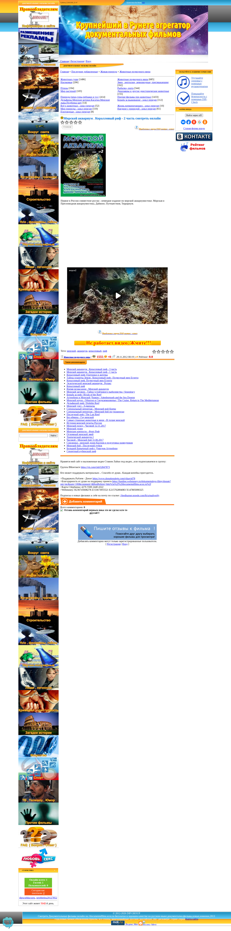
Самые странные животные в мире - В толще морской (96, 420)
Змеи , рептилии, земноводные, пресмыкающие (143, 82)
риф (105, 351)
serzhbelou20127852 (46, 897)
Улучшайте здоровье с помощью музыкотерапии (199, 82)
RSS (143, 2)
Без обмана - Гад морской (80, 417)
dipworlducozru (27, 897)
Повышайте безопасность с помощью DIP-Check (199, 97)
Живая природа (108, 71)
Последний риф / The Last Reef (83, 414)
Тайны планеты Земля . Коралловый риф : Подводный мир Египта (102, 377)
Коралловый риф (76, 386)
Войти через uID (194, 115)
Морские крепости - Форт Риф (83, 431)
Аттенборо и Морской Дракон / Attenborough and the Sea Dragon (101, 397)
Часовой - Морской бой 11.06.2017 (85, 440)
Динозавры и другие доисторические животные (143, 91)
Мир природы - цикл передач (76, 108)
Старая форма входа (194, 128)
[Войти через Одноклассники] (205, 122)
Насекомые (66, 82)
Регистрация (77, 61)
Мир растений (68, 91)
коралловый (95, 351)
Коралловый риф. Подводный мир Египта (89, 380)
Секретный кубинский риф (81, 451)
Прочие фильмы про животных (134, 97)
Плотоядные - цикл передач (75, 111)
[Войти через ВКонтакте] (183, 122)
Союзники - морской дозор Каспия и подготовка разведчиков (100, 442)
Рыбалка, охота (125, 88)
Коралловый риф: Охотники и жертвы (87, 375)
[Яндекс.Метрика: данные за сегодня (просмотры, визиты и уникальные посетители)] (149, 922)
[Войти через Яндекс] (194, 122)
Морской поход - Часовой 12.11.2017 (86, 425)
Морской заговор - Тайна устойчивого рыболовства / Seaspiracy (101, 391)
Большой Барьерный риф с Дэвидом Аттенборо (92, 448)
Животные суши (69, 79)
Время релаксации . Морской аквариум (88, 389)
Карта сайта (191, 919)
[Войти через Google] (199, 122)
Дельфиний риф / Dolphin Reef (83, 403)
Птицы (64, 88)
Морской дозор (75, 428)
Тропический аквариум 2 (80, 437)
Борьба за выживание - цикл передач (137, 100)
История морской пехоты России (84, 423)
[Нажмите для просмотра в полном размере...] (83, 195)
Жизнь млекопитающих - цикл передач (138, 105)
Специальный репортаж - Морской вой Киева (91, 408)
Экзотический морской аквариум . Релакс (89, 383)
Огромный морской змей (80, 434)
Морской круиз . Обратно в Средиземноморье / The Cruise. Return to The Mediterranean (113, 400)
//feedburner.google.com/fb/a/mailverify (139, 495)
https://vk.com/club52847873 (95, 467)
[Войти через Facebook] (188, 122)
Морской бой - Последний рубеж (84, 445)
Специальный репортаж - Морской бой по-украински (95, 411)
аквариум (82, 351)
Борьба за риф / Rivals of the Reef (84, 394)
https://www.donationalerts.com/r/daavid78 (114, 478)
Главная (64, 61)
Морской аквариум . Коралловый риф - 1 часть (92, 372)
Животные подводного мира (135, 71)
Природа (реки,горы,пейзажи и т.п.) (79, 97)
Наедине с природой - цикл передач (136, 108)
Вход (88, 61)
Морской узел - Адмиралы (81, 406)
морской (71, 351)
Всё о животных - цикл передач (77, 105)
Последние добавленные (84, 71)
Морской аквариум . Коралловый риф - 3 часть (92, 369)
